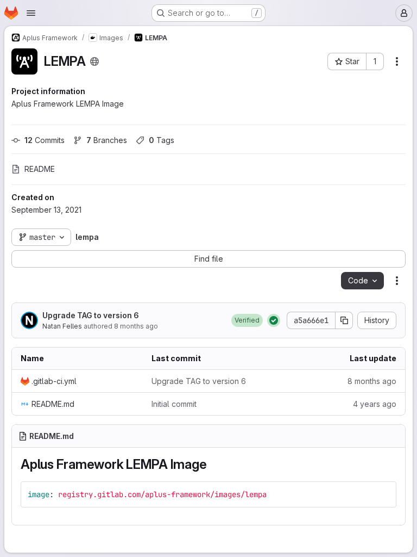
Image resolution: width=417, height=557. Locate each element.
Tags (161, 140)
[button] (247, 320)
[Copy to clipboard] (383, 494)
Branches (106, 140)
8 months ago (136, 326)
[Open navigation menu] (31, 13)
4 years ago (374, 404)
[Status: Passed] (273, 320)
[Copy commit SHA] (344, 320)
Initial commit (174, 404)
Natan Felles (62, 326)
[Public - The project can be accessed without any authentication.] (94, 61)
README (39, 169)
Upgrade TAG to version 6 (90, 315)
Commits (44, 140)
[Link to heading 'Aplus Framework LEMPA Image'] (214, 464)
